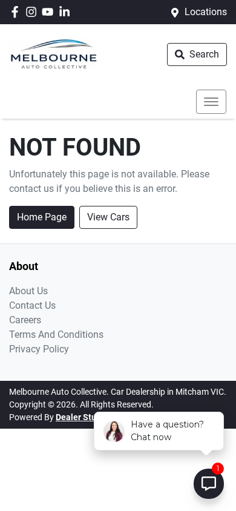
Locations (206, 12)
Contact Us (32, 305)
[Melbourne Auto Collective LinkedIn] (67, 12)
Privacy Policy (39, 349)
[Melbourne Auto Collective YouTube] (50, 12)
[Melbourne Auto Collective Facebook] (17, 12)
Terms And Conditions (56, 334)
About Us (28, 291)
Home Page (42, 217)
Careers (25, 320)
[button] (211, 102)
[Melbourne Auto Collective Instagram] (33, 12)
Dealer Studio (82, 417)
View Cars (108, 217)
